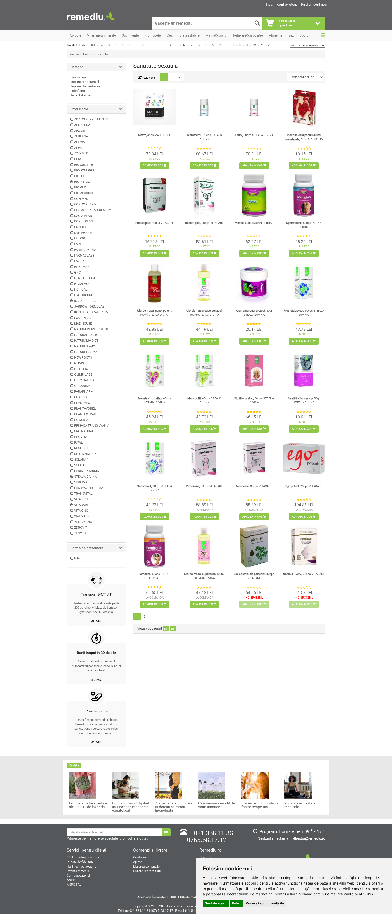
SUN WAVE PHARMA (88, 488)
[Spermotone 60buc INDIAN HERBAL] (303, 195)
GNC (77, 272)
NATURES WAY (84, 346)
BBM (77, 159)
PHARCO (80, 397)
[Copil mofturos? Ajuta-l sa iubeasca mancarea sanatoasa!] (125, 785)
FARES (78, 244)
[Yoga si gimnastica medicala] (298, 785)
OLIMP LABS (83, 374)
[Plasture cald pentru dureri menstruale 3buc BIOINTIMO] (303, 107)
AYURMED (81, 153)
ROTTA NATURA (85, 454)
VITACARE (81, 505)
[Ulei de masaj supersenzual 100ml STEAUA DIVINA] (204, 282)
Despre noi (206, 857)
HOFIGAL (81, 289)
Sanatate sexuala (95, 54)
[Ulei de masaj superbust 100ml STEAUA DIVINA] (204, 546)
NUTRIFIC (81, 369)
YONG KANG (83, 522)
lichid (77, 558)
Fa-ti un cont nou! (314, 4)
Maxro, (154, 135)
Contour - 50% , (304, 574)
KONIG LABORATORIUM (91, 312)
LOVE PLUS (82, 318)
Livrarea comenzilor (147, 866)
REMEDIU (81, 448)
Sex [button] (291, 35)
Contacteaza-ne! (78, 875)
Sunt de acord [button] (216, 903)
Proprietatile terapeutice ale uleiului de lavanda (88, 805)
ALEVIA (79, 142)
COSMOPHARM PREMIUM (92, 210)
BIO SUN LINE (84, 164)
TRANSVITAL (83, 493)
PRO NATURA (83, 431)
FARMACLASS (84, 255)
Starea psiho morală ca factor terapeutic (260, 805)
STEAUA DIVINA (85, 476)
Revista (74, 765)
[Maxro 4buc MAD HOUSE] (154, 107)
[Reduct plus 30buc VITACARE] (204, 195)
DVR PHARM (83, 233)
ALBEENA (81, 136)
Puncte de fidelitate (80, 862)
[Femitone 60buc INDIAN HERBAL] (154, 546)
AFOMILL (81, 130)
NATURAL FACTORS (88, 335)
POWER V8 (82, 420)
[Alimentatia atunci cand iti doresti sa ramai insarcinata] (168, 785)
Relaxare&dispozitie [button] (248, 35)
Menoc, (254, 223)
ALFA (78, 147)
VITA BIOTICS (83, 499)
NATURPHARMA (85, 352)
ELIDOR (79, 238)
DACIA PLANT (84, 216)
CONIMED (81, 198)
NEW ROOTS (83, 357)
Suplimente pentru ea (85, 86)
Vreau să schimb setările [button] (265, 903)
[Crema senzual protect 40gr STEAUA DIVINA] (254, 282)
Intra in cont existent (281, 4)
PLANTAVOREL (85, 408)
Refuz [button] (236, 903)
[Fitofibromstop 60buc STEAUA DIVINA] (254, 370)
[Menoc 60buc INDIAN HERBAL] (254, 195)
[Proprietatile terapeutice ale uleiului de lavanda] (82, 785)
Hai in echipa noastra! (82, 866)
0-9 (93, 45)
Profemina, (204, 486)
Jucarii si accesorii (83, 95)
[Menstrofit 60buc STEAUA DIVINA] (204, 370)
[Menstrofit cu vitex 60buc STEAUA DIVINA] (154, 370)
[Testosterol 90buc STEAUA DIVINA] (204, 107)
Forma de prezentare (86, 548)
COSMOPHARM (85, 204)
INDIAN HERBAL (85, 301)
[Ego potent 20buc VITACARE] (303, 458)
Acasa (74, 54)
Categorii (77, 67)
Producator (79, 109)
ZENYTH (80, 533)
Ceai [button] (170, 35)
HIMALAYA (81, 284)
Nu (173, 628)
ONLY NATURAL (85, 380)
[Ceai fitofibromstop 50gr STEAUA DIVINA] (303, 370)
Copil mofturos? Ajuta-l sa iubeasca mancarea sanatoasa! (130, 807)
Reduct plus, (154, 223)
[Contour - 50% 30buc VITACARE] (303, 546)
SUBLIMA (81, 482)
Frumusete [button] (153, 35)
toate (82, 45)
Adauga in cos (153, 165)
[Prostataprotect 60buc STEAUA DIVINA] (303, 282)
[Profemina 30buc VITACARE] (204, 458)
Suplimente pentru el (84, 81)
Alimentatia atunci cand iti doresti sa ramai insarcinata (174, 807)
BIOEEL (79, 176)
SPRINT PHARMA (86, 471)
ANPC (71, 880)
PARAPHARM (83, 391)
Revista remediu (78, 871)
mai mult (97, 621)
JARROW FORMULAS (89, 306)
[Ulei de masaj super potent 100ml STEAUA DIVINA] (154, 282)
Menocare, (254, 486)
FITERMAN (82, 267)
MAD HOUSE (83, 323)
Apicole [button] (75, 35)
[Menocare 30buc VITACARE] (254, 458)
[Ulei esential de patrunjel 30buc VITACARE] (254, 546)
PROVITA (80, 437)
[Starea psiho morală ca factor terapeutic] (255, 785)
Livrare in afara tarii (147, 871)
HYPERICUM (83, 295)
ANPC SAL (74, 884)
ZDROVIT (80, 527)
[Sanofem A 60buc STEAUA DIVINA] (154, 458)
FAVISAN (80, 261)
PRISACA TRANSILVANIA (91, 425)
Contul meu (141, 857)
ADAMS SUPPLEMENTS (91, 119)
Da (166, 628)
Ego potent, (303, 486)
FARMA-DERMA (85, 250)
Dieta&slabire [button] (189, 35)
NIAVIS (79, 363)
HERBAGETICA (84, 278)
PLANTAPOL (83, 403)
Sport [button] (304, 35)
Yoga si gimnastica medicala (299, 805)
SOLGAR (80, 465)
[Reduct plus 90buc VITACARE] (154, 195)
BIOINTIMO (82, 181)
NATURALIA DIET (86, 340)
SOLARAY (81, 459)
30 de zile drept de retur (83, 857)
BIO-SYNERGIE (84, 170)
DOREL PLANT (84, 221)
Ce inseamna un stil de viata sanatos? (216, 805)
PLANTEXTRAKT (86, 414)
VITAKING (81, 510)
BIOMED (80, 187)
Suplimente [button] (130, 35)
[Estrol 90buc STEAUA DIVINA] (254, 107)
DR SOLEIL (81, 227)
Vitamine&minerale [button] (101, 35)
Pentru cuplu (79, 77)
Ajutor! (138, 862)
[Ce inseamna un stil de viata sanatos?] (211, 785)
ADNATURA (82, 125)
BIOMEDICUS (83, 193)
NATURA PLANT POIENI (91, 329)
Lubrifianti (77, 91)
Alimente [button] (275, 35)
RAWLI (79, 442)
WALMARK (82, 516)
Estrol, (254, 135)
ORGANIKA (82, 386)
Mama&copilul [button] (216, 35)
